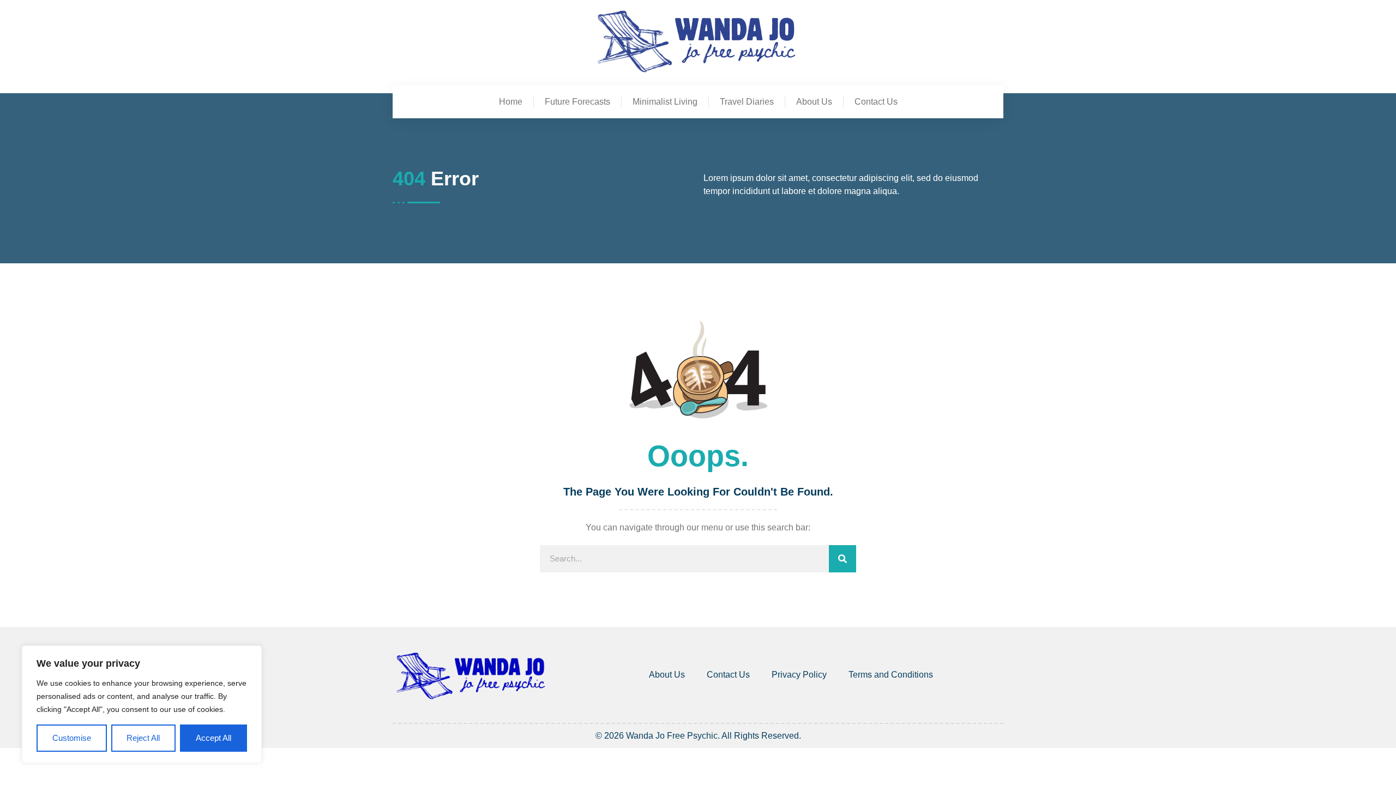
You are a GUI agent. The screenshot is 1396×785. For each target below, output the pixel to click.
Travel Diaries (747, 101)
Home (510, 101)
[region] (142, 704)
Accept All (213, 737)
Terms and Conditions (891, 674)
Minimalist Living (665, 101)
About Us (814, 101)
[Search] (842, 558)
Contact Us (876, 101)
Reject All (143, 737)
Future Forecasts (577, 101)
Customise (71, 737)
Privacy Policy (799, 674)
